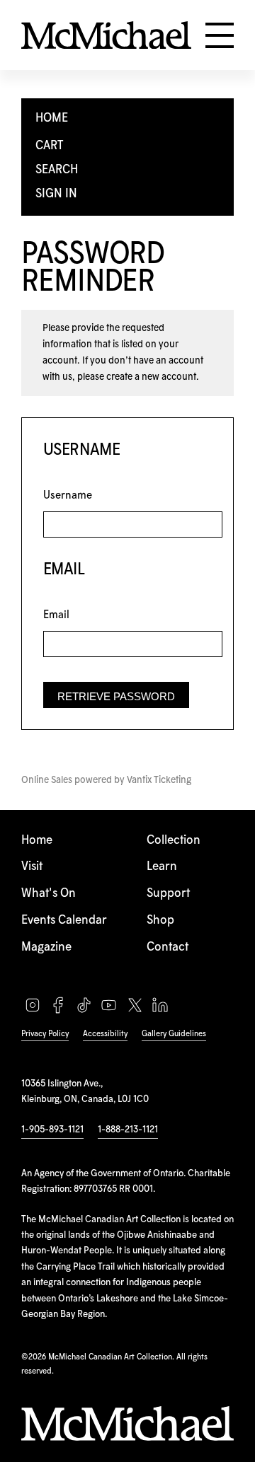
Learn (162, 867)
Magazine (46, 947)
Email (56, 615)
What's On (48, 894)
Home (36, 841)
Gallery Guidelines (174, 1034)
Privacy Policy (45, 1034)
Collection (173, 841)
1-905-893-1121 (52, 1130)
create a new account (151, 377)
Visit (31, 867)
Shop (160, 921)
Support (168, 894)
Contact (167, 947)
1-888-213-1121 (128, 1130)
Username (67, 495)
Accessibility (105, 1034)
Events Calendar (64, 921)
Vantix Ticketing (159, 780)
